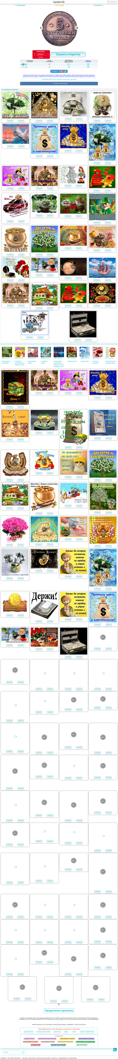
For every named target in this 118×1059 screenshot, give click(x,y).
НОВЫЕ (74, 1034)
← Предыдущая (20, 5)
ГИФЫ (66, 1034)
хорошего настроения (58, 1047)
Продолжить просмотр (59, 1013)
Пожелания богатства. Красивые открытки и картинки (59, 79)
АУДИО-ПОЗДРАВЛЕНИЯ (87, 1034)
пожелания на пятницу (86, 1041)
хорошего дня (35, 1047)
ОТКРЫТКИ (57, 1034)
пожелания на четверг (30, 1044)
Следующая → (98, 5)
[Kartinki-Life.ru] (59, 2)
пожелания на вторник (65, 1044)
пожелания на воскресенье (47, 1041)
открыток (28, 1034)
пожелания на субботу (67, 1041)
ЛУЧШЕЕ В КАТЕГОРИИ (43, 1034)
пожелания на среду (48, 1044)
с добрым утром (29, 1041)
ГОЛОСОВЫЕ (59, 5)
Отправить (55, 71)
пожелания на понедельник (85, 1044)
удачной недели (82, 1047)
